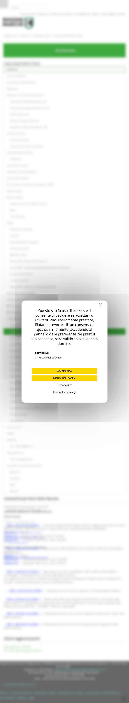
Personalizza (64, 385)
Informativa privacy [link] (64, 392)
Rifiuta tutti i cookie (64, 378)
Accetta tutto (64, 371)
